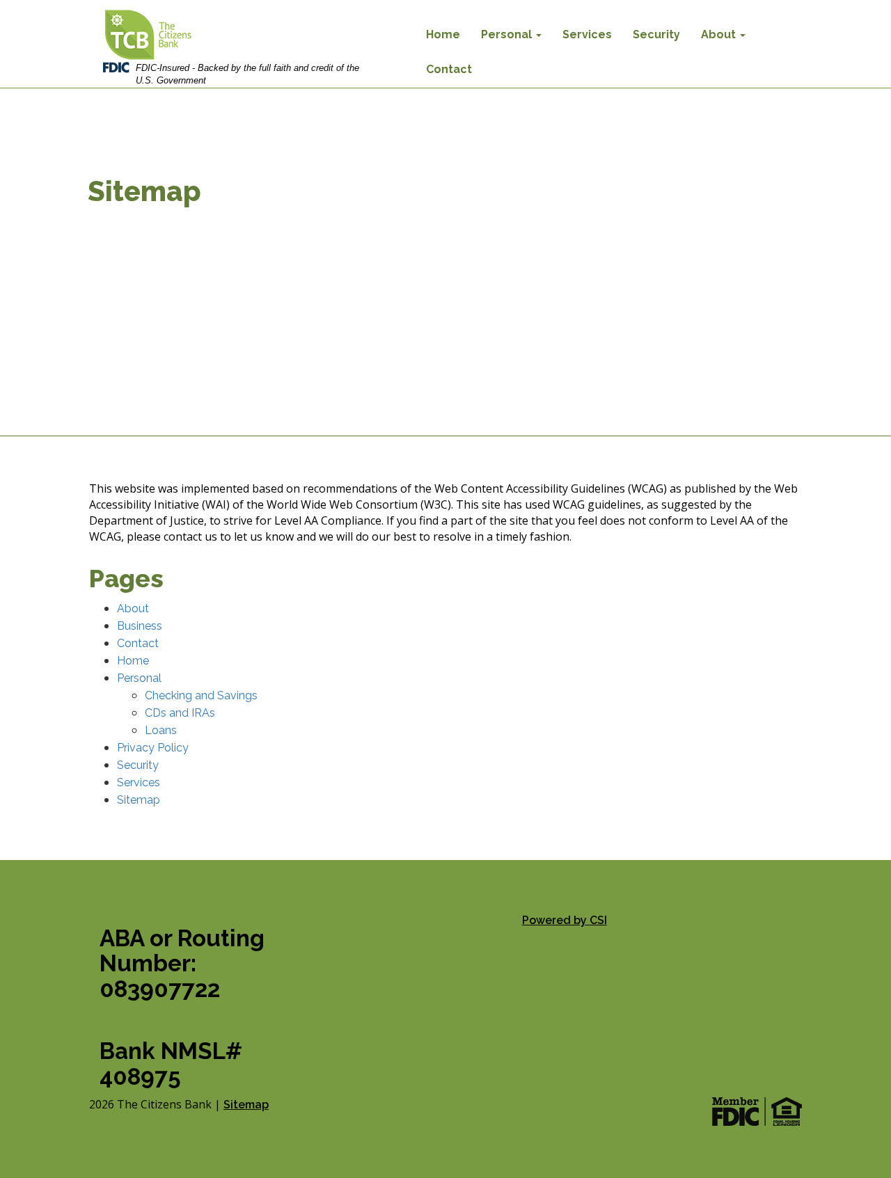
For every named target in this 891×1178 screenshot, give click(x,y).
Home (443, 34)
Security (656, 34)
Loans (161, 730)
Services (587, 34)
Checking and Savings (201, 695)
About (720, 34)
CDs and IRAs (180, 712)
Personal (508, 34)
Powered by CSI (564, 920)
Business (139, 625)
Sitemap (138, 799)
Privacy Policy (153, 747)
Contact (449, 69)
